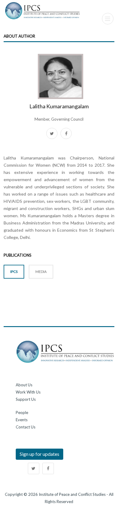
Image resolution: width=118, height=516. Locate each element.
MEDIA (41, 271)
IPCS (14, 271)
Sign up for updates (39, 454)
